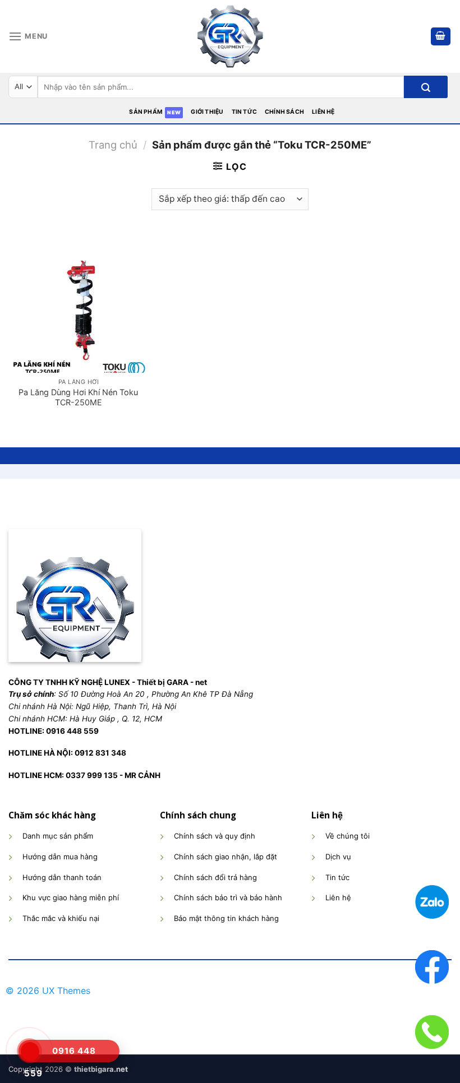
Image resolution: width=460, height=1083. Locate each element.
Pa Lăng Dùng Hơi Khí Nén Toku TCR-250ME (78, 397)
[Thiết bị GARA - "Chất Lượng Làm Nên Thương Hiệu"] (230, 36)
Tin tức (244, 111)
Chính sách (284, 111)
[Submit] (426, 87)
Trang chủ (113, 144)
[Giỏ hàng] (441, 36)
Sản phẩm (146, 111)
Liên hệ (323, 111)
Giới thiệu (207, 111)
